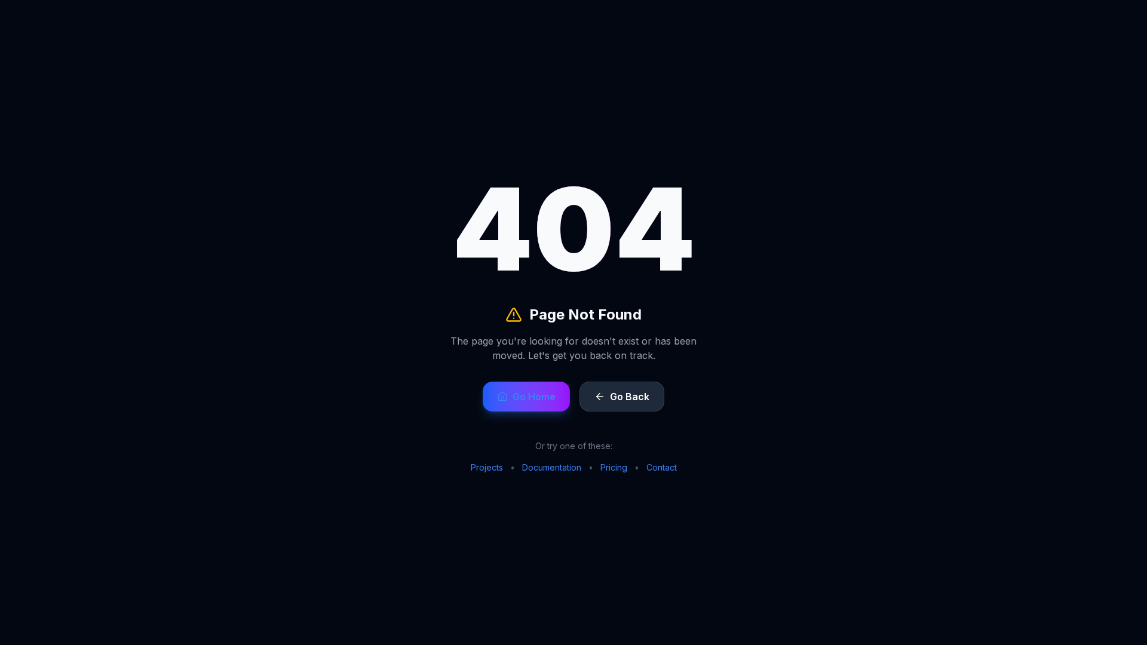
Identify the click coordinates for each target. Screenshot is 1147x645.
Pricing (613, 467)
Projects (487, 467)
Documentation (551, 467)
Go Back (629, 397)
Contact (661, 467)
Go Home (534, 397)
